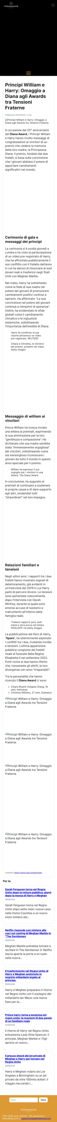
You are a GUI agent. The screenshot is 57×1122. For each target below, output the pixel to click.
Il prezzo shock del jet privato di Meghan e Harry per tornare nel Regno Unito (25, 1058)
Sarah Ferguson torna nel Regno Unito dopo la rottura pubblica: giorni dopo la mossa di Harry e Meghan (28, 892)
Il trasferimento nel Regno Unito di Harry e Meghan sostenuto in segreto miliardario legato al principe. (26, 975)
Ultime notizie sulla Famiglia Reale (28, 873)
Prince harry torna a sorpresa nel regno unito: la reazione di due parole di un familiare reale (28, 1018)
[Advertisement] (28, 40)
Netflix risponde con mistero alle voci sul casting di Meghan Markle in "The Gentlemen (28, 933)
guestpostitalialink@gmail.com (36, 1118)
